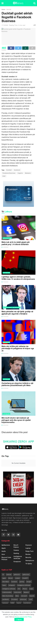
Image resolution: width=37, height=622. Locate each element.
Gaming (16, 553)
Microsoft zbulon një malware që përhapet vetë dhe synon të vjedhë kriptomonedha (16, 420)
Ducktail (9, 170)
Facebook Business (9, 173)
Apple (4, 548)
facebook (17, 170)
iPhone (25, 589)
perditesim (6, 599)
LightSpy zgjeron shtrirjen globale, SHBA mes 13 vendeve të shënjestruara (18, 278)
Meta (17, 596)
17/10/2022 (5, 25)
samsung (5, 603)
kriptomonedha (7, 592)
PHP (4, 176)
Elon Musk (6, 581)
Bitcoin (11, 578)
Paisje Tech (29, 551)
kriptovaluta (17, 592)
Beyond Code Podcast (6, 558)
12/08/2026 (5, 247)
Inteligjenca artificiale (23, 585)
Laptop (28, 548)
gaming (22, 581)
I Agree (19, 619)
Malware (28, 173)
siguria (19, 603)
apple (4, 578)
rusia (30, 599)
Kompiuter (17, 561)
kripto (31, 589)
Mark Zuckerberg (8, 596)
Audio (4, 551)
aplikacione (26, 574)
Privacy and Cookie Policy (23, 617)
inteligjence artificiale (9, 589)
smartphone (27, 603)
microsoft (24, 596)
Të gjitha (28, 563)
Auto (3, 554)
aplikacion (17, 574)
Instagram (12, 585)
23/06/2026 (5, 425)
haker (4, 585)
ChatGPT (25, 578)
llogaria (20, 173)
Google (29, 581)
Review (28, 554)
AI (3, 574)
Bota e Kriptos (16, 546)
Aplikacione (7, 238)
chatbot (17, 578)
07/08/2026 (5, 282)
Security (9, 9)
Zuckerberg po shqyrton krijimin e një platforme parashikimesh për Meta (17, 384)
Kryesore (6, 273)
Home (3, 9)
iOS (19, 589)
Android (9, 574)
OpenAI (32, 596)
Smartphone (29, 560)
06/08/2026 (5, 353)
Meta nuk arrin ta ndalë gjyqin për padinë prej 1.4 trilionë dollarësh (16, 243)
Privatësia (14, 599)
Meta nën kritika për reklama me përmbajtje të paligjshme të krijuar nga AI (18, 348)
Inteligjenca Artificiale (11, 307)
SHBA (12, 603)
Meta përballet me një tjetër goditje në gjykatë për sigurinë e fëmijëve (17, 312)
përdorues (23, 599)
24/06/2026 (5, 388)
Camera (16, 550)
